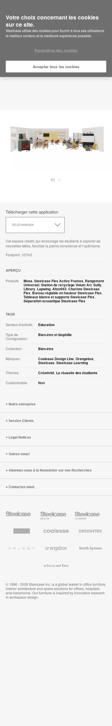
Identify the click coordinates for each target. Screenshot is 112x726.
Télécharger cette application (32, 212)
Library (29, 288)
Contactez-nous (21, 487)
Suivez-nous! (19, 454)
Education (46, 324)
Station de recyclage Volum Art (66, 284)
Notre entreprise (22, 404)
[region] (56, 38)
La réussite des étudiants (76, 372)
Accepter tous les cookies (56, 66)
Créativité (46, 372)
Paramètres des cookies (56, 50)
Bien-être (45, 348)
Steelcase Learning (72, 362)
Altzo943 (59, 288)
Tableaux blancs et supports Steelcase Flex (59, 296)
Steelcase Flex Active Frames (58, 280)
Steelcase (46, 362)
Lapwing (44, 288)
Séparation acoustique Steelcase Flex (54, 300)
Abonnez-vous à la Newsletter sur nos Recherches (50, 470)
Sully (97, 284)
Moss (28, 280)
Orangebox (85, 358)
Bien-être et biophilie (55, 334)
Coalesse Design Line (56, 358)
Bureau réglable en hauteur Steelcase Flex (67, 292)
